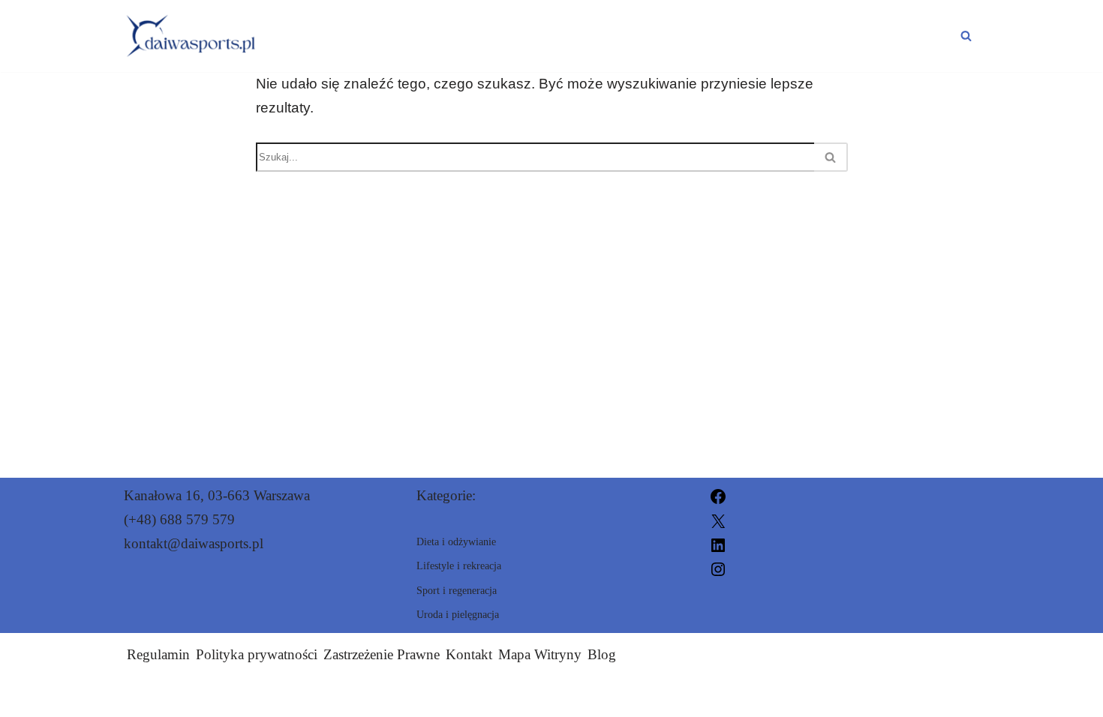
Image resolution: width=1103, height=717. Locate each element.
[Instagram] (718, 568)
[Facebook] (718, 495)
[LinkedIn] (718, 543)
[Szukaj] (966, 35)
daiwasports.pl (714, 696)
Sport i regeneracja (369, 23)
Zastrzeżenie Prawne (381, 654)
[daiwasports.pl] (190, 36)
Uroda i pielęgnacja (369, 49)
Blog (602, 654)
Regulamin (158, 654)
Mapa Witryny (540, 654)
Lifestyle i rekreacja (785, 23)
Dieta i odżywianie (574, 23)
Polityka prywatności (256, 654)
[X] (718, 519)
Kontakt (469, 654)
